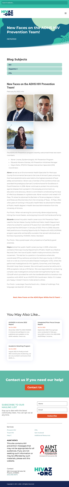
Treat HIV (10, 433)
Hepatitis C (13, 69)
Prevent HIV (11, 430)
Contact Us (34, 387)
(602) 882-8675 (12, 475)
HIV (10, 65)
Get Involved (39, 433)
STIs (10, 73)
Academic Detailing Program (19, 346)
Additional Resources (42, 435)
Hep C (9, 435)
